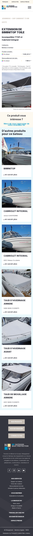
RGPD (27, 530)
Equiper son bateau (16, 481)
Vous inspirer (16, 493)
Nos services (16, 478)
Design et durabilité (16, 505)
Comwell (13, 533)
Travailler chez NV (16, 513)
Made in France (16, 508)
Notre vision (16, 503)
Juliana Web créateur (24, 533)
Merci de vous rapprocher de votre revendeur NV (16, 124)
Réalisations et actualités (16, 496)
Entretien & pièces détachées (16, 488)
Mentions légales (19, 530)
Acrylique (7, 54)
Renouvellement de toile (16, 486)
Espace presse (16, 520)
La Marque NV (16, 500)
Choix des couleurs (16, 483)
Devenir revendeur (16, 516)
